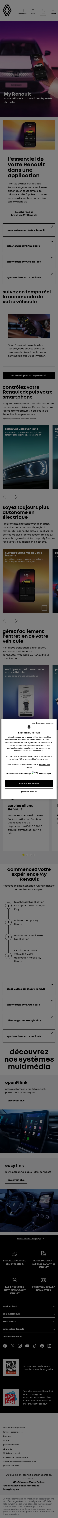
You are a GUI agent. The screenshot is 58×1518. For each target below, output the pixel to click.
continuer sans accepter (43, 723)
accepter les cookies (29, 783)
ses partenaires (25, 737)
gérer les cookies (29, 791)
